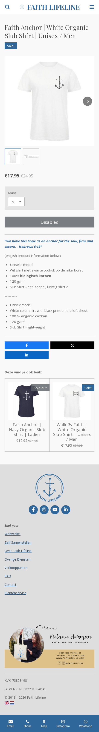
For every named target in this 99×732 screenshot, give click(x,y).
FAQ (8, 576)
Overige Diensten (17, 559)
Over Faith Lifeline (18, 551)
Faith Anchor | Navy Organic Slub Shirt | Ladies (27, 429)
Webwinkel (12, 534)
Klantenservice (15, 593)
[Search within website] (7, 7)
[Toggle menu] (92, 7)
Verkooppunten (16, 567)
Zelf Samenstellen (18, 542)
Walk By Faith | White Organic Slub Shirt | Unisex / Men (72, 432)
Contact (10, 584)
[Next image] (87, 101)
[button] (13, 156)
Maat (12, 192)
